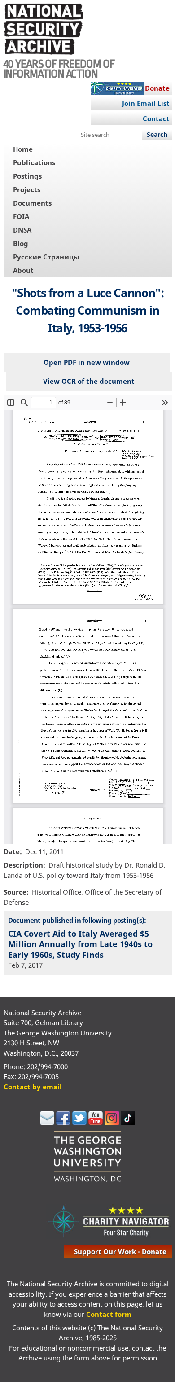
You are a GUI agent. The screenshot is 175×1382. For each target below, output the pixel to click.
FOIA (21, 216)
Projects (26, 189)
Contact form (108, 1314)
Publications (34, 162)
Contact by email (33, 1086)
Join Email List (146, 103)
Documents (32, 202)
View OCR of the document (89, 381)
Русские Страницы (46, 256)
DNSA (22, 229)
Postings (27, 175)
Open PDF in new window (87, 362)
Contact (156, 118)
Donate (157, 87)
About (23, 270)
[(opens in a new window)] (47, 1122)
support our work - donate (120, 1251)
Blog (20, 243)
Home (23, 149)
